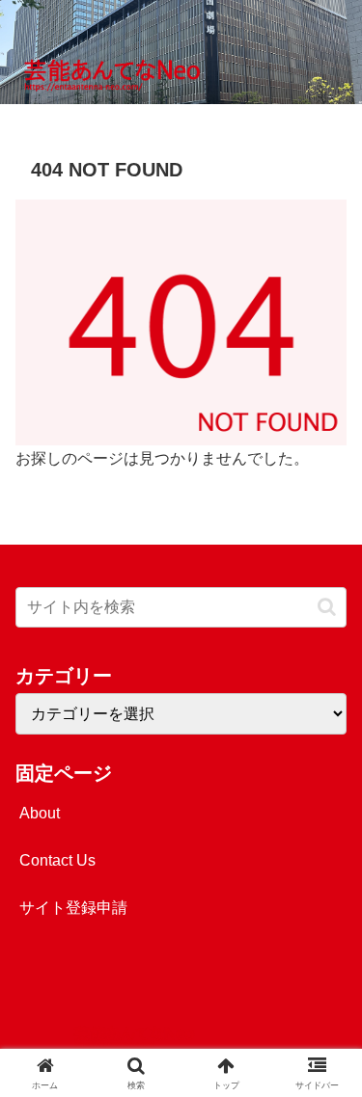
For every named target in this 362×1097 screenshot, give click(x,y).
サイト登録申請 (73, 907)
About (39, 813)
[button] (327, 607)
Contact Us (57, 860)
